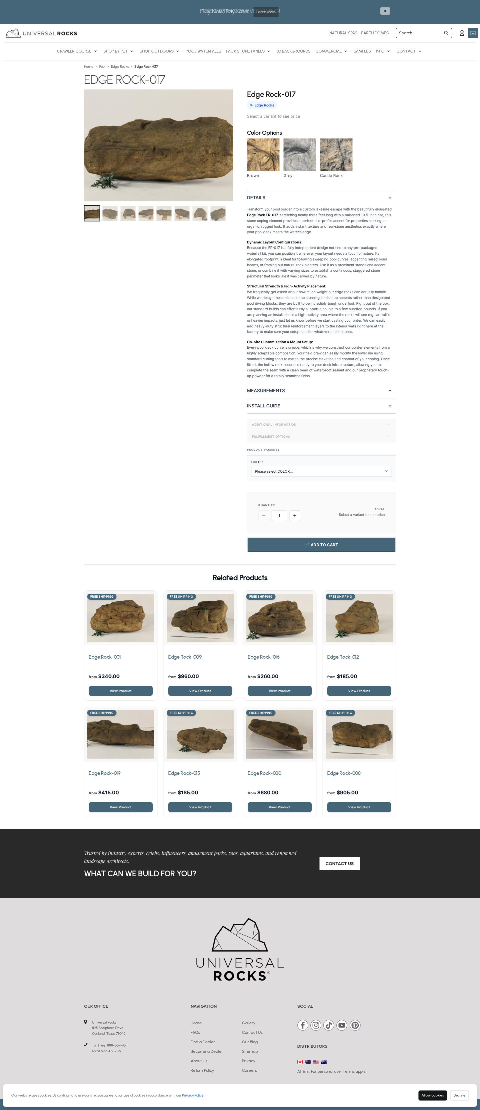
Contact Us (340, 863)
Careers (249, 1070)
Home (89, 66)
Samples (362, 51)
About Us (199, 1061)
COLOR (259, 462)
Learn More (266, 11)
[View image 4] (146, 213)
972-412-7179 (111, 1051)
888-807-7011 (117, 1045)
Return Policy (202, 1070)
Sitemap (250, 1051)
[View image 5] (164, 213)
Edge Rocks (120, 66)
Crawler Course (74, 51)
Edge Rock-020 (264, 773)
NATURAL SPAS (343, 32)
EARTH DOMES (375, 32)
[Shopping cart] (473, 33)
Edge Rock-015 (184, 773)
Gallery (248, 1023)
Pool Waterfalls (203, 51)
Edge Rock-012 (343, 657)
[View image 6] (182, 213)
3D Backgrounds (293, 51)
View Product (121, 691)
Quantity (266, 505)
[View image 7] (200, 213)
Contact (406, 51)
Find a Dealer (203, 1042)
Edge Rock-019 (104, 773)
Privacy (248, 1061)
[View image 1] (92, 213)
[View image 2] (110, 213)
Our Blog (250, 1042)
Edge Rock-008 (344, 773)
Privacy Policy (193, 1095)
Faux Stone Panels (245, 51)
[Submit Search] (446, 33)
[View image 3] (128, 213)
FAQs (195, 1032)
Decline (460, 1095)
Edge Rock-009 (185, 657)
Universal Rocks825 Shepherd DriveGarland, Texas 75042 (109, 1028)
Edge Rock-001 (105, 657)
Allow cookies (433, 1095)
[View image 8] (218, 213)
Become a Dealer (207, 1051)
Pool (102, 66)
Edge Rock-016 (264, 657)
